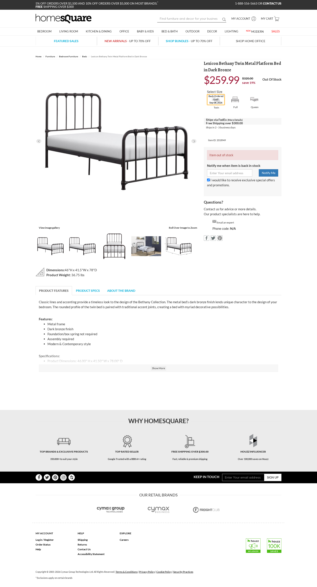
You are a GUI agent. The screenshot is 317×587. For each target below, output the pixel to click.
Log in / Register (45, 539)
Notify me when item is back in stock (233, 165)
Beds (84, 56)
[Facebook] (39, 477)
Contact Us (84, 549)
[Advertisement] (158, 388)
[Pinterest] (55, 477)
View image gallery (49, 227)
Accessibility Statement (91, 554)
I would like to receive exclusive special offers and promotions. (241, 182)
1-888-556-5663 (246, 3)
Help (38, 549)
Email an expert (225, 222)
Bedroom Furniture (68, 56)
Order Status (43, 544)
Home (38, 56)
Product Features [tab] (54, 290)
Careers (124, 539)
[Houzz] (71, 477)
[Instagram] (63, 477)
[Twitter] (47, 477)
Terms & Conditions (127, 571)
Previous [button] (39, 141)
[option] (116, 141)
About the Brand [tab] (121, 290)
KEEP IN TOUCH (206, 477)
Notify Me (268, 173)
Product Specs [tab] (88, 290)
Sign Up (273, 477)
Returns (82, 544)
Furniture (50, 56)
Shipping (83, 539)
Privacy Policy (147, 571)
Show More (158, 368)
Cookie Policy (164, 571)
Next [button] (194, 141)
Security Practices (183, 571)
